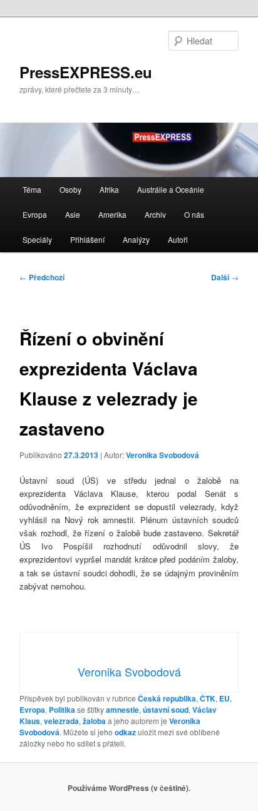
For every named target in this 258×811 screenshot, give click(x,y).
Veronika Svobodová (162, 455)
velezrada (61, 721)
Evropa (35, 214)
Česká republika (167, 698)
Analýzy (136, 239)
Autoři (178, 239)
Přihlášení (87, 239)
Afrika (109, 189)
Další (225, 277)
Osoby (70, 189)
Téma (32, 189)
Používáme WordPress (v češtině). (129, 787)
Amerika (112, 214)
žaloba (94, 721)
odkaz (125, 732)
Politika (62, 709)
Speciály (37, 239)
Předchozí (41, 277)
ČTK (207, 698)
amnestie (122, 709)
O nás (194, 214)
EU (224, 698)
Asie (72, 214)
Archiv (155, 214)
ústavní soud (165, 709)
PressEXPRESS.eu (85, 72)
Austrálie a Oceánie (170, 189)
